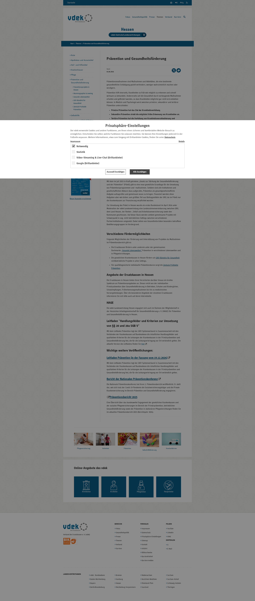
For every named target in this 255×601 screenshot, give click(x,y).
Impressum (75, 141)
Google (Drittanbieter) (87, 163)
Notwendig (82, 146)
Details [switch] (182, 141)
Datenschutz (170, 137)
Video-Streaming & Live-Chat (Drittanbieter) (99, 157)
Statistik (80, 152)
